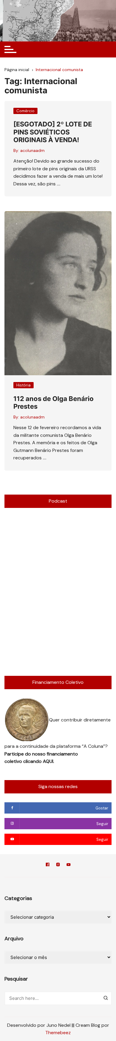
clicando (33, 761)
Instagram (58, 865)
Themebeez (58, 1032)
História (23, 385)
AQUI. (48, 761)
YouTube (68, 865)
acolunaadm (32, 150)
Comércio (25, 110)
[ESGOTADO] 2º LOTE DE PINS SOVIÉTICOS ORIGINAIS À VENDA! (52, 132)
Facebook (47, 865)
